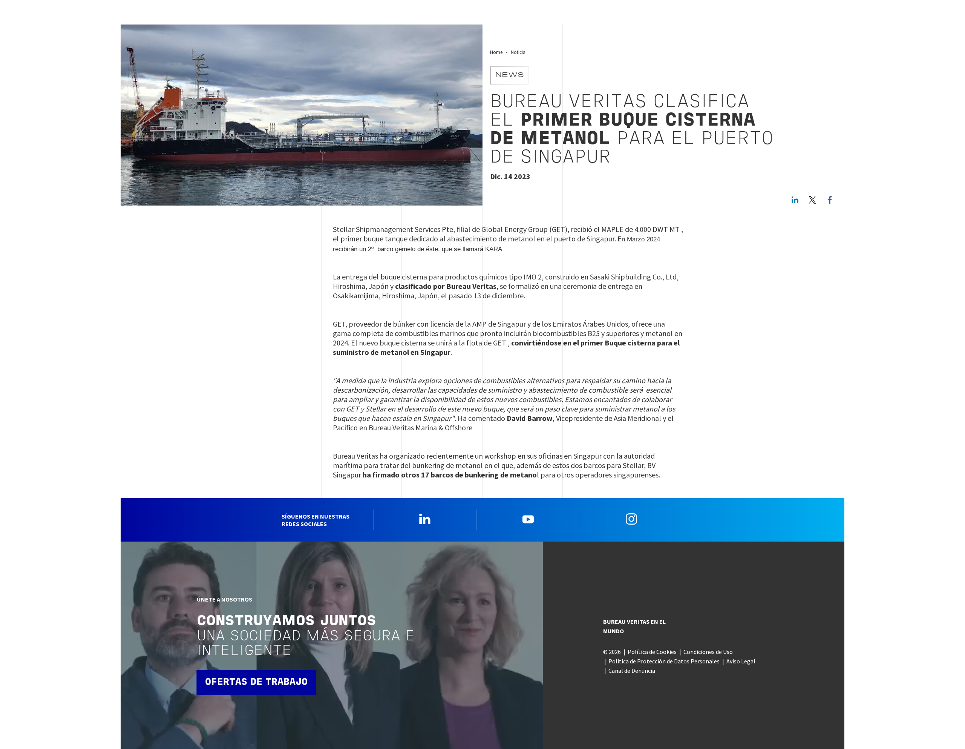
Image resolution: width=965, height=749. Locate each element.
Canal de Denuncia (631, 670)
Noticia (518, 52)
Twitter (812, 200)
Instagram (631, 519)
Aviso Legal (740, 661)
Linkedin (424, 519)
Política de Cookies (652, 651)
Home (496, 52)
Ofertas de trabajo (256, 682)
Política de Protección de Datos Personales (664, 661)
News (509, 75)
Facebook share (829, 200)
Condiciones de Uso (708, 651)
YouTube (528, 519)
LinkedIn (795, 200)
